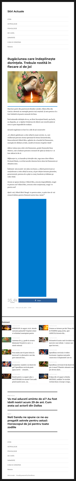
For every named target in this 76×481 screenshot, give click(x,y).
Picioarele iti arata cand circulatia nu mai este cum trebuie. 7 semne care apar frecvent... (61, 343)
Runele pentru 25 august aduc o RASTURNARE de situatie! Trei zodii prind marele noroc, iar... (24, 379)
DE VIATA (11, 33)
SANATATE (11, 37)
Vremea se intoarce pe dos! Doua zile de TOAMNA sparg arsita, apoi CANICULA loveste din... (61, 331)
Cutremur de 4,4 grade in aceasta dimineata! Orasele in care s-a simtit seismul (23, 343)
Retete (10, 47)
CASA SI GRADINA (14, 42)
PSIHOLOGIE (12, 28)
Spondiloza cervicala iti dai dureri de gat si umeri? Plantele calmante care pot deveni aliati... (61, 367)
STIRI (9, 19)
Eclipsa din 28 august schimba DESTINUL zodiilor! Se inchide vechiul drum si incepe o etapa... (60, 379)
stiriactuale (11, 307)
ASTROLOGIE (12, 24)
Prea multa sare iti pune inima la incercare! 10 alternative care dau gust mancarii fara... (23, 355)
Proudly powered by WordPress (25, 475)
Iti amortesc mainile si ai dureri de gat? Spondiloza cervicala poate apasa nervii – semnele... (24, 367)
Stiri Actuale (16, 11)
